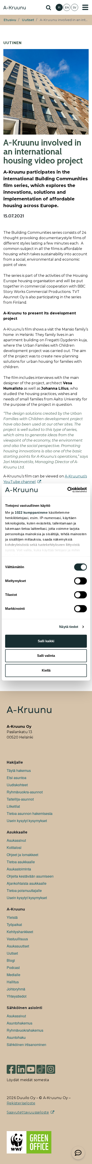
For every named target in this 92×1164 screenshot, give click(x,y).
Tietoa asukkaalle (21, 861)
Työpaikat (14, 924)
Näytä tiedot (68, 627)
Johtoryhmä (16, 989)
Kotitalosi (14, 847)
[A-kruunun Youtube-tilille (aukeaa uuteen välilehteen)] (30, 1067)
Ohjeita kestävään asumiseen (30, 876)
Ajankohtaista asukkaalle (26, 883)
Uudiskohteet (17, 784)
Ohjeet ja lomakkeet (22, 854)
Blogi (11, 960)
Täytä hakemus (19, 770)
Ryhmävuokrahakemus (25, 1030)
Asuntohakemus (19, 1023)
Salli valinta (46, 655)
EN (67, 7)
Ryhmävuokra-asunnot (25, 792)
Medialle (13, 974)
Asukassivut (16, 840)
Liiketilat (13, 806)
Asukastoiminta (19, 869)
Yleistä (12, 917)
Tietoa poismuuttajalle (24, 890)
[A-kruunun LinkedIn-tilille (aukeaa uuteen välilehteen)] (21, 1067)
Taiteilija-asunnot (20, 799)
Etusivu (10, 20)
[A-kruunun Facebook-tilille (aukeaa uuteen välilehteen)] (11, 1067)
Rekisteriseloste (21, 1103)
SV (74, 7)
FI (59, 7)
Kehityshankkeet (20, 931)
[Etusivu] (14, 8)
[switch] (80, 580)
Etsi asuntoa (16, 777)
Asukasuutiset (18, 946)
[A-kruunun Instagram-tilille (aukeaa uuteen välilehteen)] (54, 1067)
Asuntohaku (16, 1037)
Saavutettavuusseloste (28, 1112)
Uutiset (28, 20)
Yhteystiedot (16, 996)
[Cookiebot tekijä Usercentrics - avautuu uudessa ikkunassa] (67, 490)
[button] (78, 1153)
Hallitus (13, 981)
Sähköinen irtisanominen (26, 1044)
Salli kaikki (46, 641)
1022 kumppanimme (31, 512)
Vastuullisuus (17, 938)
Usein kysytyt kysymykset (27, 820)
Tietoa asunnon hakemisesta (29, 813)
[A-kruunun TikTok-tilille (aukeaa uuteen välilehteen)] (40, 1067)
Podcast (13, 967)
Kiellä (46, 670)
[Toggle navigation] (85, 7)
